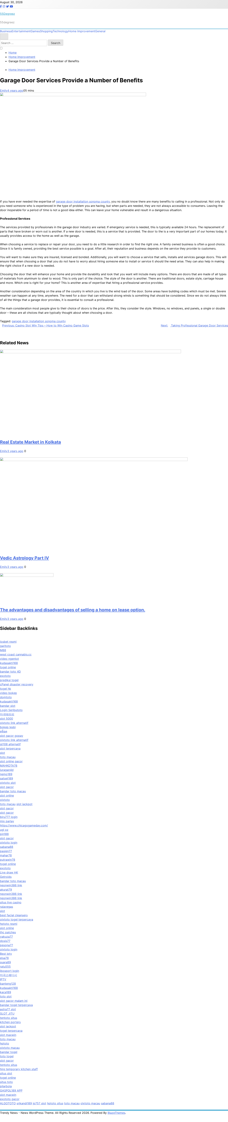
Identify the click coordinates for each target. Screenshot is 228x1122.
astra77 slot (8, 1009)
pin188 (4, 834)
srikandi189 (24, 1103)
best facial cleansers (14, 915)
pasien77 (6, 851)
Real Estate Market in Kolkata (30, 442)
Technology (60, 31)
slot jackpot (24, 804)
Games (35, 31)
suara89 (5, 962)
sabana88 (6, 847)
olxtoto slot (8, 782)
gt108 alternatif (10, 744)
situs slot (6, 1073)
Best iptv (6, 953)
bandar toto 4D (10, 671)
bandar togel (8, 1052)
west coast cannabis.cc (16, 654)
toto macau (7, 757)
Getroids (6, 877)
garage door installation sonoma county (83, 201)
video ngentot (9, 658)
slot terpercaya (10, 748)
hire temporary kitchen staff (19, 1069)
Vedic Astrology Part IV (24, 558)
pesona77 (6, 945)
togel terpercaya (11, 1030)
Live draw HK (9, 872)
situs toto (6, 1082)
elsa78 (4, 958)
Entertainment (21, 31)
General (100, 31)
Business (6, 31)
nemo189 (6, 774)
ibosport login (9, 971)
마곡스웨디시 (8, 975)
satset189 (6, 778)
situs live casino (10, 902)
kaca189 (5, 992)
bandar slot (7, 706)
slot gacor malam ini (13, 1000)
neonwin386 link (11, 885)
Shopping (46, 31)
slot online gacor (11, 761)
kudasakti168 (9, 663)
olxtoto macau (10, 1048)
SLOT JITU (7, 1013)
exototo (5, 676)
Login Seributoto (11, 710)
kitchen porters (10, 1022)
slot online (7, 795)
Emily (3, 90)
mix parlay (7, 821)
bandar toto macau (13, 791)
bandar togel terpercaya (16, 1005)
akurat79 (6, 889)
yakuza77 (6, 936)
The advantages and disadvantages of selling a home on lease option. (72, 609)
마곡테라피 (7, 714)
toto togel (7, 1056)
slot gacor (7, 787)
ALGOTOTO (8, 1103)
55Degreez (7, 13)
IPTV (3, 979)
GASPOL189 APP (11, 1090)
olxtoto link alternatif (14, 723)
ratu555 (5, 966)
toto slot (6, 996)
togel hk (5, 688)
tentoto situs (8, 1018)
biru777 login (8, 817)
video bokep (8, 693)
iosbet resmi (8, 641)
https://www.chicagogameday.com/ (24, 825)
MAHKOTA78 (8, 765)
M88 (3, 650)
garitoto (5, 646)
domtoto (6, 697)
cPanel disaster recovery (16, 684)
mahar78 (6, 855)
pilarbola (6, 1086)
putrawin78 (7, 859)
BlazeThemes (116, 1113)
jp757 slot (39, 1103)
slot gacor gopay (11, 735)
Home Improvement (81, 31)
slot (2, 753)
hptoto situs (55, 1103)
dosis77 (5, 941)
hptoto (4, 1043)
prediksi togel (9, 680)
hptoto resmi (8, 924)
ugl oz (4, 829)
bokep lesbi (8, 727)
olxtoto (5, 800)
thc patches (8, 932)
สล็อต (3, 731)
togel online (8, 667)
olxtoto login (8, 842)
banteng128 (8, 983)
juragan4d (7, 770)
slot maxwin (8, 1035)
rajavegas (6, 906)
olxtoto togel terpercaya (16, 919)
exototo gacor (9, 1099)
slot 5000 (6, 718)
